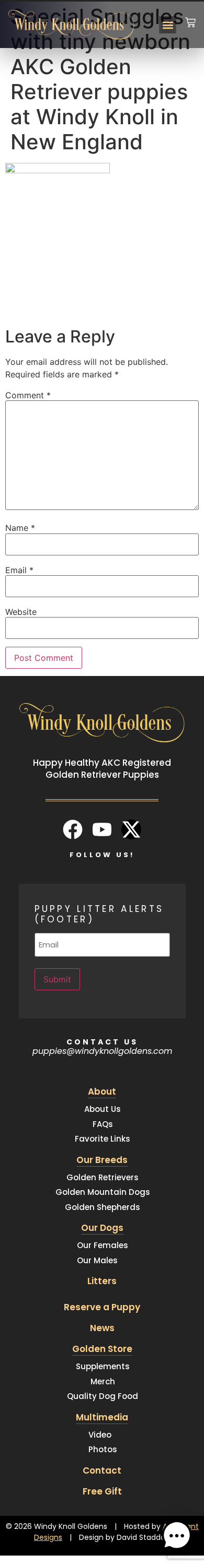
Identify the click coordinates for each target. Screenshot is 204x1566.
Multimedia (102, 1417)
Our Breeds (102, 1160)
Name (20, 528)
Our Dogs (102, 1227)
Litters (102, 1281)
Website (21, 612)
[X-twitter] (131, 829)
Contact (102, 1470)
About (102, 1091)
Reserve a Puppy (102, 1307)
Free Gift (102, 1491)
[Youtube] (102, 829)
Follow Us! (102, 855)
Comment (28, 395)
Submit (57, 979)
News (102, 1328)
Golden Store (102, 1349)
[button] (167, 24)
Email (19, 570)
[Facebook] (73, 829)
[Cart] (190, 16)
